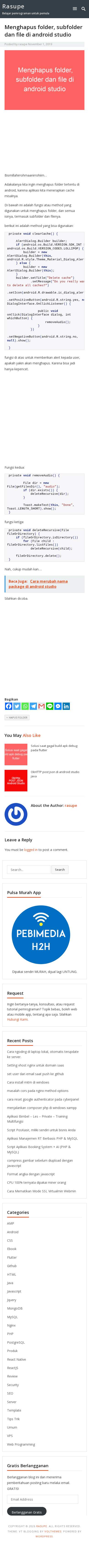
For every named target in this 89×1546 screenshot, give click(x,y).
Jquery (11, 1300)
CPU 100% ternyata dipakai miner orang (36, 1182)
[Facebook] (8, 706)
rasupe (22, 44)
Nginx (11, 1325)
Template (14, 1410)
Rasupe (13, 6)
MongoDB (15, 1308)
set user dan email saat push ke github (35, 1074)
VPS (10, 1436)
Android (12, 1232)
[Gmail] (41, 706)
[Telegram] (33, 706)
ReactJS (12, 1368)
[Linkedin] (66, 706)
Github (12, 1266)
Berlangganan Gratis (27, 1512)
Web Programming (21, 1444)
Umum (12, 1427)
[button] (76, 8)
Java (10, 1283)
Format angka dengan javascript (31, 1174)
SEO (10, 1393)
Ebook (11, 1249)
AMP (10, 1223)
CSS (10, 1240)
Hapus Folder (18, 717)
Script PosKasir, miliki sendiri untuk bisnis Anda (41, 1130)
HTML (11, 1274)
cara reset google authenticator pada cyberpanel (43, 1099)
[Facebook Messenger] (58, 706)
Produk (12, 1351)
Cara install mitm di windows (28, 1082)
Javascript (14, 1291)
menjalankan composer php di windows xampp (42, 1108)
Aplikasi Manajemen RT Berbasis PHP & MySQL (42, 1138)
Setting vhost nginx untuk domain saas (35, 1065)
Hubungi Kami (17, 1019)
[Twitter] (17, 706)
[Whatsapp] (25, 706)
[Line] (49, 706)
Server (11, 1402)
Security (13, 1385)
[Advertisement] (44, 142)
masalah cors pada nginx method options (37, 1091)
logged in (31, 850)
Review (12, 1376)
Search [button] (60, 869)
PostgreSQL (16, 1342)
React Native (16, 1359)
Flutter (12, 1257)
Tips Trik (13, 1419)
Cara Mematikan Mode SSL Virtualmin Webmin (41, 1191)
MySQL (12, 1317)
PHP (10, 1334)
